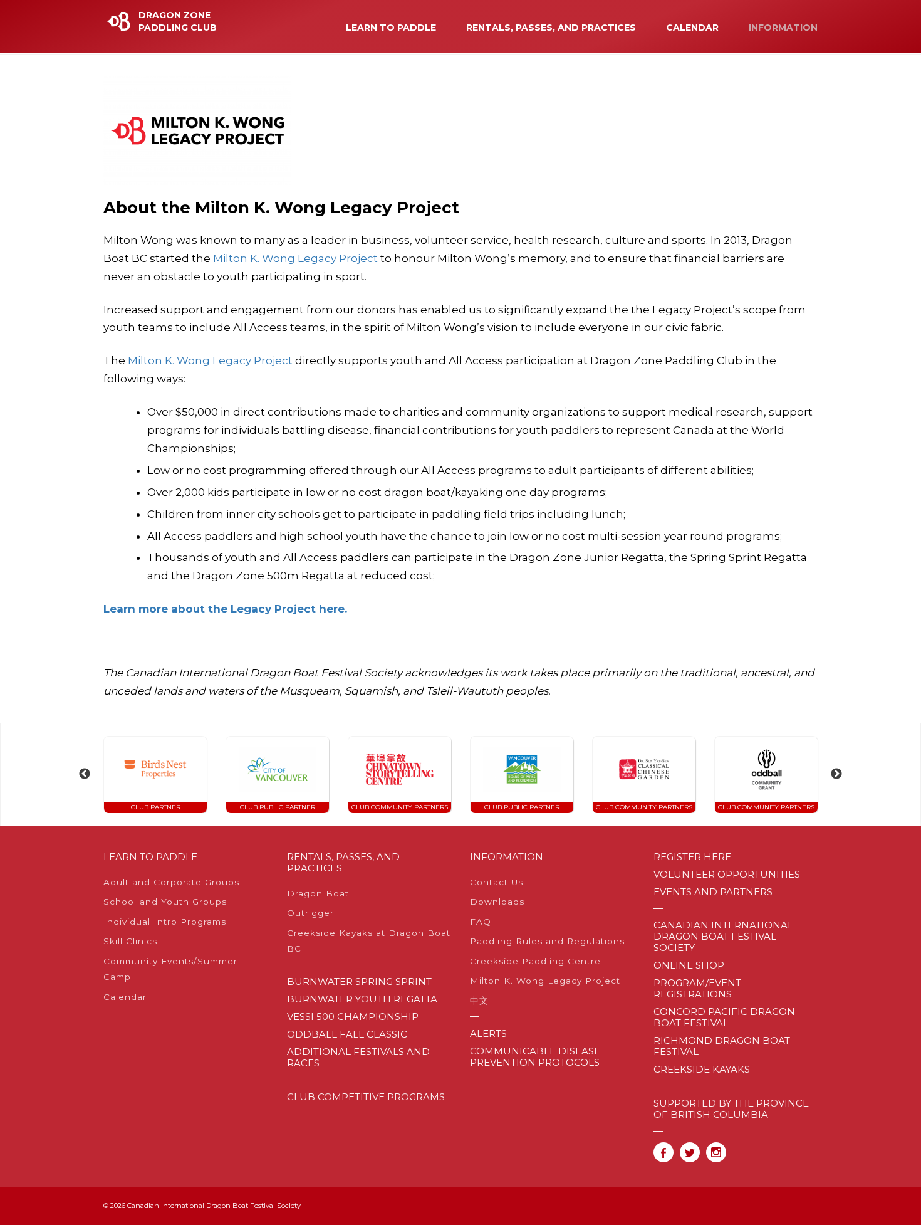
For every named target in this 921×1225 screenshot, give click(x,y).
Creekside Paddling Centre (535, 961)
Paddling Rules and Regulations (547, 941)
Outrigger (310, 913)
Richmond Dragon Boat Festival (721, 1046)
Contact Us (496, 882)
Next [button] (836, 774)
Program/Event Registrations (697, 988)
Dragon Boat (318, 893)
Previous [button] (84, 774)
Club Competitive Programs (366, 1097)
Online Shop (688, 965)
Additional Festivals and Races (358, 1057)
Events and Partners (713, 892)
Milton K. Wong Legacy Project (295, 258)
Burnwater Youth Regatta (362, 999)
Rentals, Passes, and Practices (551, 27)
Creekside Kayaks (701, 1069)
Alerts (488, 1033)
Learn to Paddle (391, 27)
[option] (155, 774)
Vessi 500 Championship (353, 1017)
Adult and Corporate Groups (171, 882)
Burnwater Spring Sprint (359, 981)
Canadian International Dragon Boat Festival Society (723, 937)
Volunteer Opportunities (726, 874)
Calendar (692, 27)
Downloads (497, 901)
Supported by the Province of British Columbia (731, 1109)
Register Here (692, 857)
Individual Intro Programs (164, 922)
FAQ (480, 922)
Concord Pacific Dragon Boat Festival (724, 1017)
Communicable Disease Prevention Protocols (535, 1057)
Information (783, 27)
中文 (479, 1001)
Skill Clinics (130, 941)
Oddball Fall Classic (347, 1034)
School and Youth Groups (165, 901)
